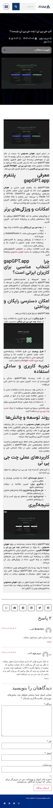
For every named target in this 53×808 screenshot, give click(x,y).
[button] (6, 7)
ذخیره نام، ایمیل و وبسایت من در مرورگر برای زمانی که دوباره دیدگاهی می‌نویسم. (28, 780)
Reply (49, 642)
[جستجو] (16, 6)
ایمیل (48, 753)
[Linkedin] (14, 803)
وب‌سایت (47, 765)
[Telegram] (4, 803)
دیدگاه (48, 704)
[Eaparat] (9, 803)
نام (49, 741)
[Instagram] (18, 803)
